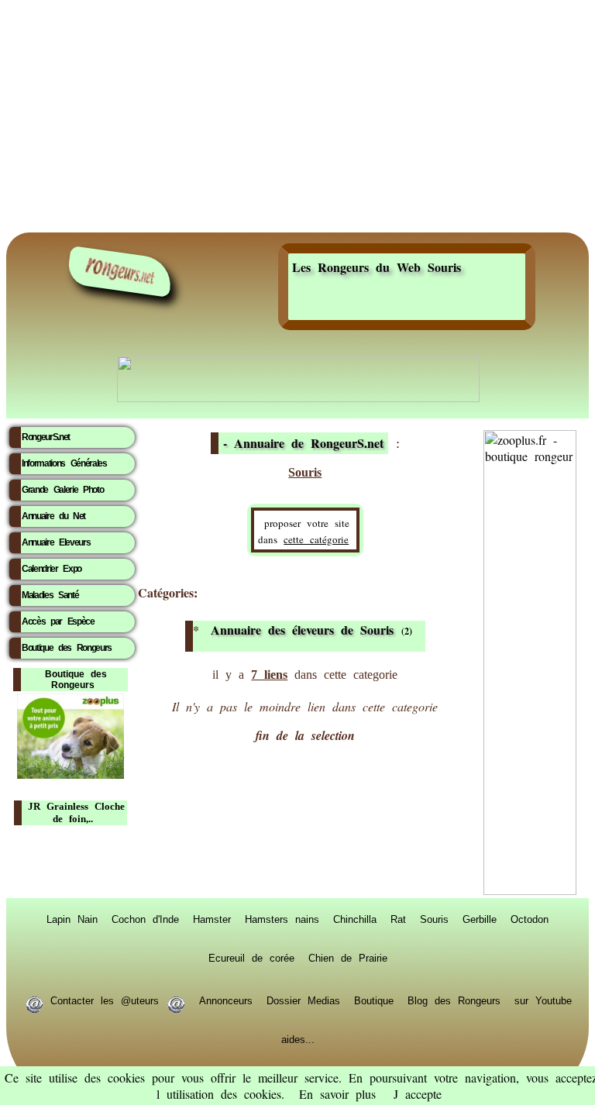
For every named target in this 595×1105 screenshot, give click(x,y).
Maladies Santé (50, 595)
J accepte (418, 1094)
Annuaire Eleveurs (56, 542)
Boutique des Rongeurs (67, 647)
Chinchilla (355, 918)
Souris (434, 918)
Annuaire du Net (53, 516)
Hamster (212, 918)
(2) (311, 630)
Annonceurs (226, 999)
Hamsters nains (282, 918)
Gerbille (480, 918)
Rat (398, 918)
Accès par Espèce (58, 621)
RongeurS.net (46, 437)
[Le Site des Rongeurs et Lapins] (120, 272)
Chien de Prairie (347, 957)
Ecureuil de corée (251, 957)
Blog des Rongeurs (454, 999)
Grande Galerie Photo (62, 489)
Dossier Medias (303, 999)
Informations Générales (64, 463)
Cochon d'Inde (145, 918)
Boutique (374, 999)
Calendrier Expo (51, 568)
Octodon (530, 918)
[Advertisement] (297, 116)
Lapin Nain (72, 918)
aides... (298, 1038)
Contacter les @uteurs (104, 999)
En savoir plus (337, 1094)
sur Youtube (543, 999)
